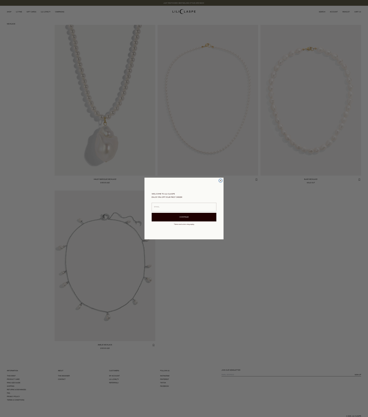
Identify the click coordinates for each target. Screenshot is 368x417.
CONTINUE (184, 217)
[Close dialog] (220, 180)
